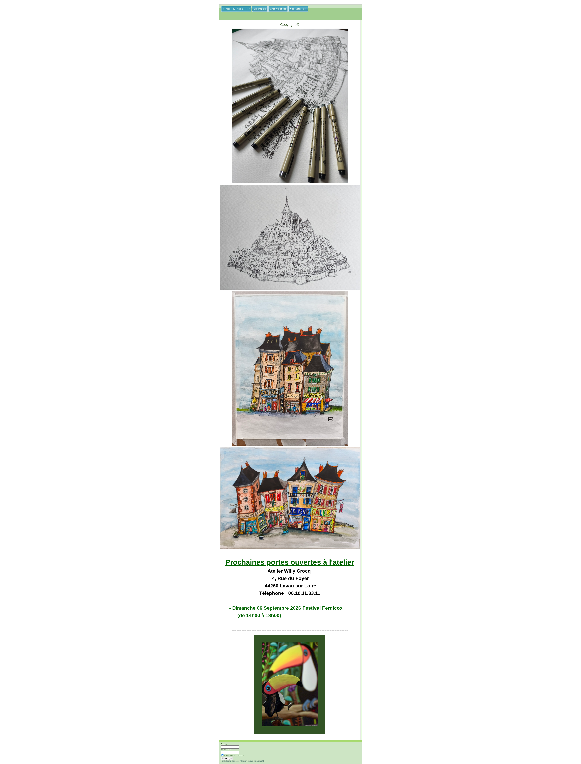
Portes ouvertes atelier (236, 9)
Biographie (260, 9)
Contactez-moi (298, 9)
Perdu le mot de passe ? (231, 761)
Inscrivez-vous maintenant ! (252, 761)
